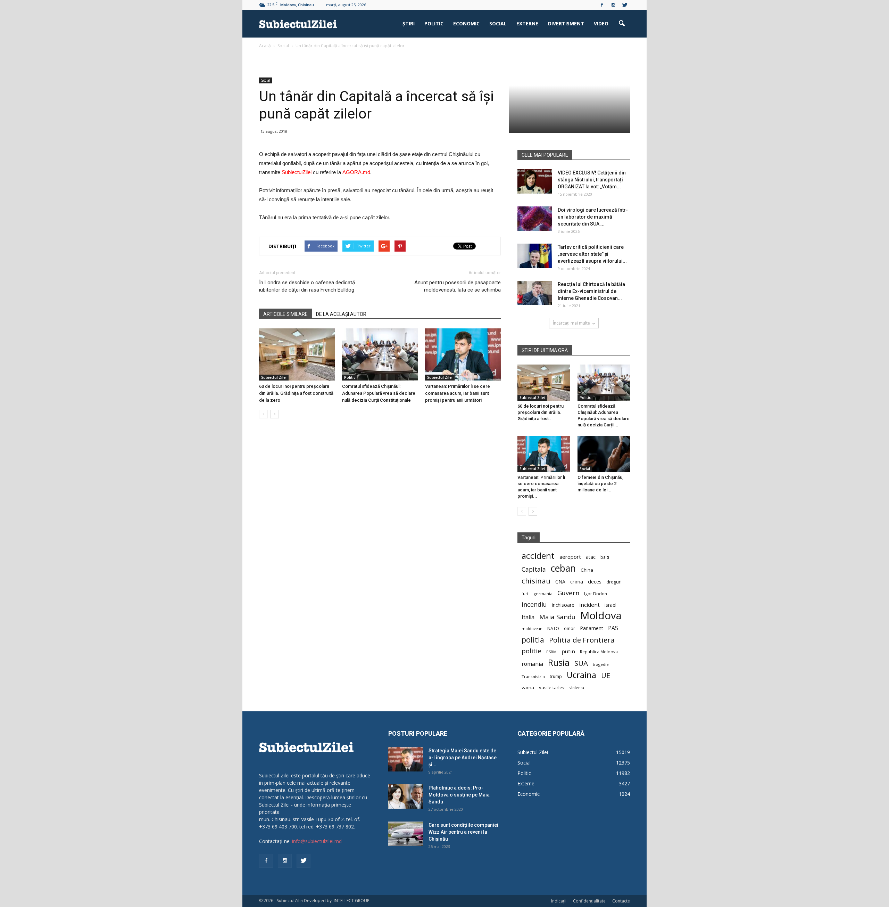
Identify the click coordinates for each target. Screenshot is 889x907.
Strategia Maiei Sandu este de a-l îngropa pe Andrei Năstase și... (463, 757)
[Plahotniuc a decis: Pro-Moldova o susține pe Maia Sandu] (405, 796)
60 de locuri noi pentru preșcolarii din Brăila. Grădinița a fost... (540, 412)
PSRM (551, 651)
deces (594, 581)
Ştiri (408, 23)
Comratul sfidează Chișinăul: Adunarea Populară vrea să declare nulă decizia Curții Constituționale (378, 393)
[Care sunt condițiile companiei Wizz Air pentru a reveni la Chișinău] (405, 834)
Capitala (534, 569)
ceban (563, 568)
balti (604, 557)
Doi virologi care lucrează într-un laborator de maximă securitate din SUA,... (593, 217)
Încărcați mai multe (571, 323)
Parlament (591, 628)
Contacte (621, 901)
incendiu (534, 604)
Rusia (559, 662)
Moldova (601, 615)
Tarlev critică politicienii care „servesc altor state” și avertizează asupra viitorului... (592, 254)
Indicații (558, 901)
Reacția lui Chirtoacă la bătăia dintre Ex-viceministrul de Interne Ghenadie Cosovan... (591, 291)
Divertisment (566, 23)
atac (591, 557)
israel (610, 605)
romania (532, 664)
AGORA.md (356, 172)
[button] (621, 23)
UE (605, 675)
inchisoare (563, 605)
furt (525, 593)
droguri (614, 582)
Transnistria (533, 676)
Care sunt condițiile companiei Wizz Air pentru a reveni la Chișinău (463, 832)
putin (568, 651)
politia (533, 639)
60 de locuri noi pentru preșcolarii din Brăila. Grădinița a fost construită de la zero (296, 393)
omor (569, 628)
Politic (433, 23)
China (587, 570)
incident (589, 604)
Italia (528, 617)
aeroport (570, 556)
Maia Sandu (557, 616)
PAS (613, 628)
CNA (560, 581)
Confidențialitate (589, 901)
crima (576, 581)
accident (538, 555)
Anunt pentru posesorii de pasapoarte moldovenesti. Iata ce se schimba (457, 286)
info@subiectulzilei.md (317, 841)
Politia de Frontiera (582, 640)
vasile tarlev (552, 687)
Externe (527, 23)
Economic (466, 23)
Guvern (568, 592)
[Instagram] (613, 5)
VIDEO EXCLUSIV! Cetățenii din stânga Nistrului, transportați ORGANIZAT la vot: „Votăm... (592, 179)
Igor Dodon (595, 594)
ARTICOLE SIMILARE (285, 314)
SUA (581, 663)
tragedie (601, 664)
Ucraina (581, 675)
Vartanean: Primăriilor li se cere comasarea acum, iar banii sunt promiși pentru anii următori (457, 393)
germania (542, 594)
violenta (577, 687)
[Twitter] (625, 5)
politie (531, 650)
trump (556, 676)
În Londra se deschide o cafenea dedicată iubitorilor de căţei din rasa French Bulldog (307, 286)
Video (601, 23)
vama (528, 687)
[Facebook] (602, 5)
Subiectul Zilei (273, 377)
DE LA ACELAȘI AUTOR (341, 314)
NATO (553, 628)
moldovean (532, 628)
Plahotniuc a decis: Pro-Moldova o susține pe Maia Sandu (459, 794)
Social (498, 23)
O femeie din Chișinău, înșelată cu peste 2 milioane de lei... (600, 483)
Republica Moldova (599, 651)
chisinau (536, 581)
